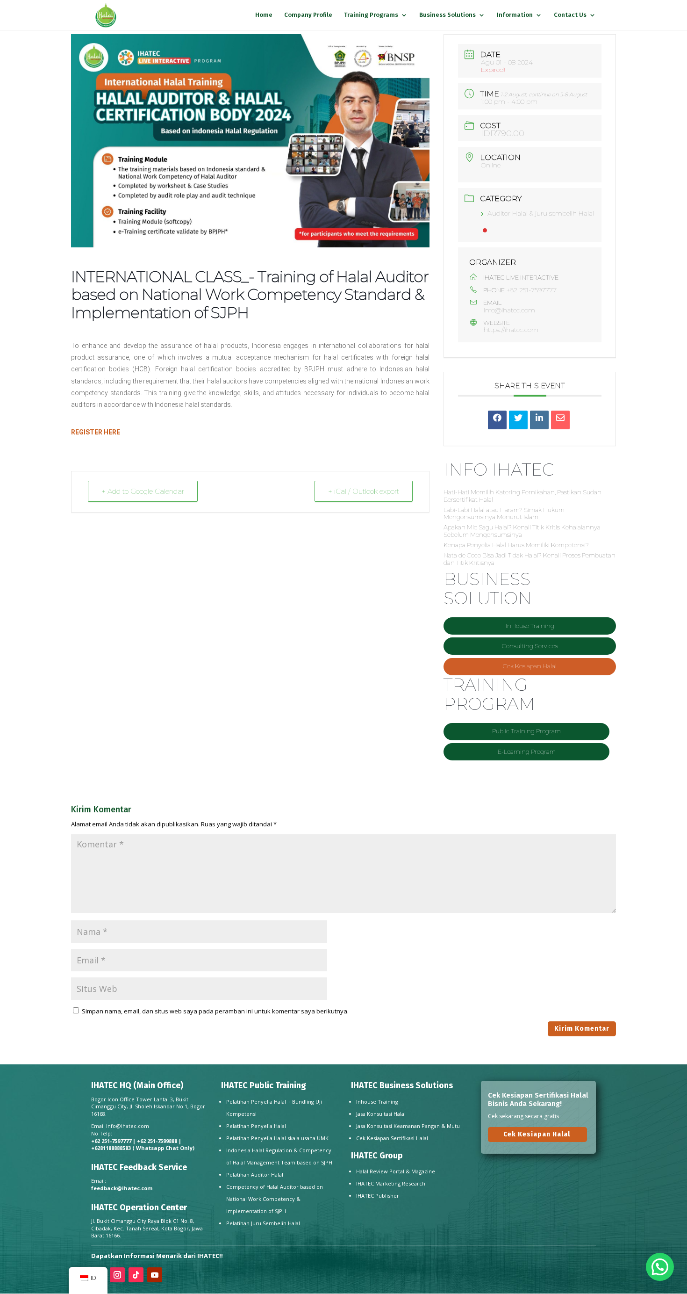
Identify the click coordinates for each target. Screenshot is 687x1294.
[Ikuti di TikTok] (136, 1274)
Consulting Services (530, 646)
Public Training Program (526, 731)
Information (515, 15)
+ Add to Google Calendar (142, 491)
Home (263, 15)
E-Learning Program (527, 751)
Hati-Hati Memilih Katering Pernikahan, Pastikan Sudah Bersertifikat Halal (522, 495)
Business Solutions (447, 15)
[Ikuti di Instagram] (117, 1274)
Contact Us (570, 15)
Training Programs (371, 15)
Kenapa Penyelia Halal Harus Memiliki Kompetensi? (516, 545)
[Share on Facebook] (497, 420)
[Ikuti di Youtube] (154, 1274)
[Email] (560, 420)
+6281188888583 (111, 1147)
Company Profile (308, 15)
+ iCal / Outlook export (363, 491)
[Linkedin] (539, 420)
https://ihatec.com (511, 329)
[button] (660, 1267)
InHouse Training (530, 625)
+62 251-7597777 (532, 290)
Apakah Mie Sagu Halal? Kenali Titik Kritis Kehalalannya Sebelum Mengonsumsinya (522, 530)
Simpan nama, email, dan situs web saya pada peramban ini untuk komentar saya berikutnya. (215, 1011)
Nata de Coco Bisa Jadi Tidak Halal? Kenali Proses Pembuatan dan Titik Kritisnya (529, 558)
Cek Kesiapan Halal (530, 666)
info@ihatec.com (509, 310)
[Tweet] (518, 420)
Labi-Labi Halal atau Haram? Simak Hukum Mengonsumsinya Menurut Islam (504, 513)
